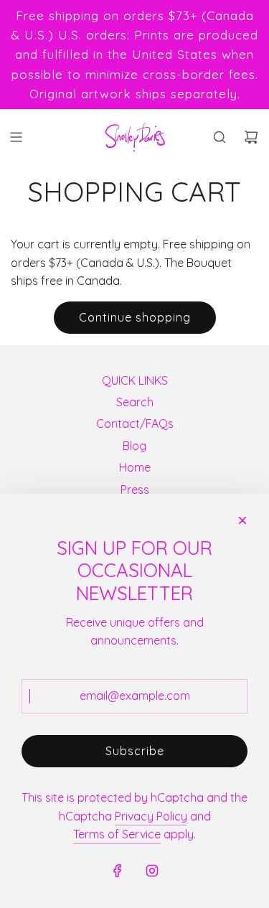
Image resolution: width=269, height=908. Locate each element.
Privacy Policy (151, 816)
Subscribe (134, 751)
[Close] (242, 520)
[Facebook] (117, 870)
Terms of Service (117, 834)
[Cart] (251, 137)
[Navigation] (16, 137)
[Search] (219, 137)
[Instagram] (152, 870)
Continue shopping (135, 317)
